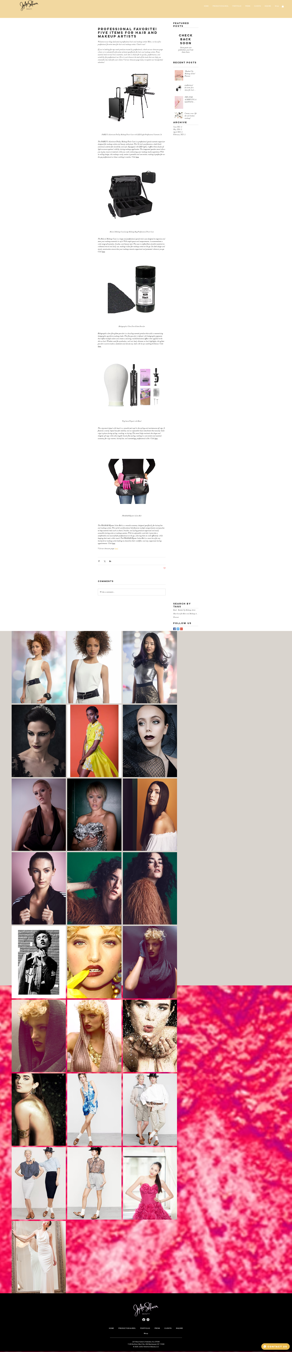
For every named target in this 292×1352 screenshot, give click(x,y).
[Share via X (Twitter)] (104, 561)
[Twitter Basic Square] (178, 629)
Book (175, 610)
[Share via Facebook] (99, 561)
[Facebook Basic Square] (174, 629)
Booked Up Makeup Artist (186, 610)
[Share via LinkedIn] (110, 561)
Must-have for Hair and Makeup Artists (185, 614)
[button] (283, 6)
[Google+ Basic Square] (181, 629)
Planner (176, 617)
